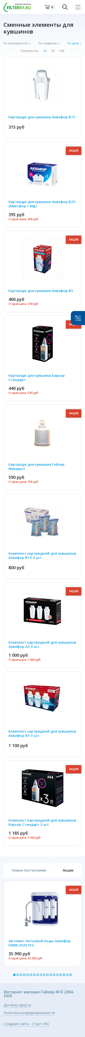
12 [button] (51, 975)
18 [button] (70, 975)
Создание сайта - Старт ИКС (27, 1024)
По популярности (16, 43)
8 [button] (37, 975)
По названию (47, 43)
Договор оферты (17, 1005)
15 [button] (61, 975)
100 (61, 51)
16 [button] (64, 975)
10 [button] (44, 975)
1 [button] (14, 975)
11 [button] (47, 975)
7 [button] (34, 975)
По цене (73, 43)
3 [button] (21, 975)
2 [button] (18, 975)
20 (45, 51)
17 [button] (67, 975)
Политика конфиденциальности (29, 1013)
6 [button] (31, 975)
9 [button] (41, 975)
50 (53, 51)
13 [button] (54, 975)
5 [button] (27, 975)
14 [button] (57, 975)
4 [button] (24, 975)
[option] (42, 924)
